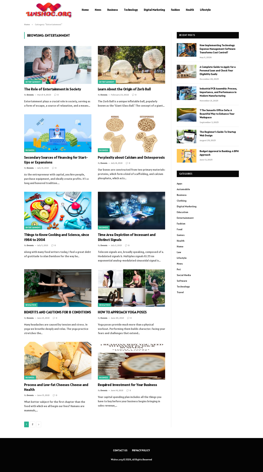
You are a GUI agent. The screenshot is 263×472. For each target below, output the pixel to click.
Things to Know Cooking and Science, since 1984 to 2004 (56, 237)
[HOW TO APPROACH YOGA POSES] (131, 288)
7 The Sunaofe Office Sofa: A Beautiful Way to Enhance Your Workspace (217, 114)
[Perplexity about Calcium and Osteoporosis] (131, 133)
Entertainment (33, 82)
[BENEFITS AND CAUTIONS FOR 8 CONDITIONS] (57, 288)
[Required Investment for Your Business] (131, 361)
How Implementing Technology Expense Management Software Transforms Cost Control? (217, 49)
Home (85, 9)
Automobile (183, 189)
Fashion (175, 9)
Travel (180, 292)
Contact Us (120, 450)
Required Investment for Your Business (127, 384)
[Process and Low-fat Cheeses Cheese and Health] (57, 361)
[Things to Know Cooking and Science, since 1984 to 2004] (57, 211)
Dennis (30, 94)
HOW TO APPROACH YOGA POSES (122, 312)
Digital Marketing (154, 9)
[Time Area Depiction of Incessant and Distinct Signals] (131, 211)
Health (190, 9)
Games (180, 235)
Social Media (184, 275)
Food (179, 229)
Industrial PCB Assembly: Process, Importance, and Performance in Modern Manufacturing (218, 92)
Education (31, 305)
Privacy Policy (141, 450)
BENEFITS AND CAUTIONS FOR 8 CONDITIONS (57, 312)
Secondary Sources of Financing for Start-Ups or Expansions (56, 160)
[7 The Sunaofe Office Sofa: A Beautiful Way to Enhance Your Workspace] (186, 115)
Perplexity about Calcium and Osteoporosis (131, 157)
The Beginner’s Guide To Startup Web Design (218, 133)
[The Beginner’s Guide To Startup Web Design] (186, 136)
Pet (179, 269)
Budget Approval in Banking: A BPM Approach (219, 153)
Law (179, 252)
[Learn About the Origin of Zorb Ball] (131, 65)
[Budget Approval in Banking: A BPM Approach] (186, 156)
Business (112, 9)
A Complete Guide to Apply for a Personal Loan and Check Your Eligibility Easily (218, 70)
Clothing (181, 200)
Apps (179, 183)
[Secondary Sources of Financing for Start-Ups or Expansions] (57, 133)
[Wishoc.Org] (48, 9)
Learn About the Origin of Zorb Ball (124, 89)
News (98, 9)
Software (182, 280)
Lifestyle (205, 9)
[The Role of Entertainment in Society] (57, 65)
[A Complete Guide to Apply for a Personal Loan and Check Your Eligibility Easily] (186, 71)
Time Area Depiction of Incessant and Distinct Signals (127, 237)
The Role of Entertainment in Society (52, 89)
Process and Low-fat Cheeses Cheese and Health (56, 387)
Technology (131, 9)
